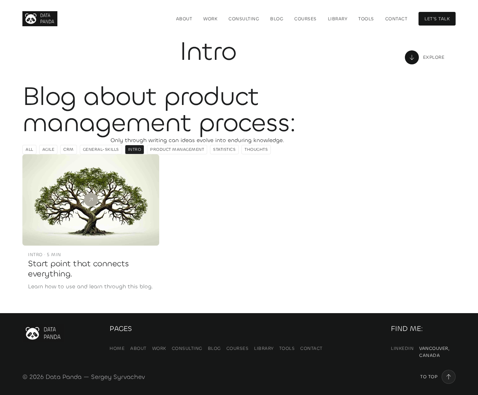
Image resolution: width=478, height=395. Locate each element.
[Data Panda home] (39, 18)
